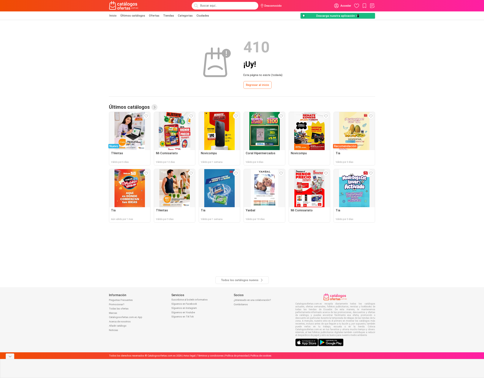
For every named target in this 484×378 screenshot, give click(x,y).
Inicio (113, 15)
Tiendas (168, 15)
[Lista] (372, 6)
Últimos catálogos (132, 15)
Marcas (113, 313)
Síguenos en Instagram (184, 308)
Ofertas (154, 15)
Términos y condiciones (210, 355)
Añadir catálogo (117, 325)
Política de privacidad (237, 355)
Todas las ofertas (119, 308)
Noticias (113, 330)
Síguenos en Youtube (183, 312)
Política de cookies (260, 355)
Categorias (185, 15)
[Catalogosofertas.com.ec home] (124, 5)
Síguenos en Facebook (184, 303)
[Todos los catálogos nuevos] (154, 107)
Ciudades (202, 15)
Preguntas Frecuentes (121, 300)
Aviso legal (189, 355)
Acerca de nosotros (120, 321)
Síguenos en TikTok (182, 316)
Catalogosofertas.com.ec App (125, 317)
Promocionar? (116, 304)
